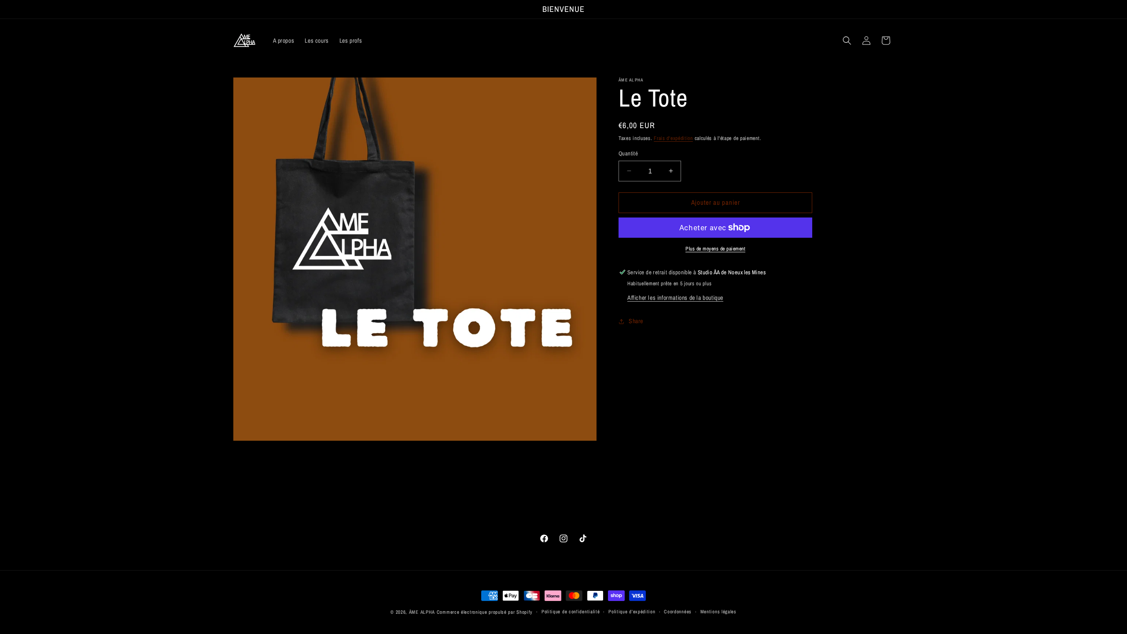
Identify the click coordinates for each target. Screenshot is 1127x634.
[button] (847, 40)
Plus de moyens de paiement (715, 248)
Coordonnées (678, 611)
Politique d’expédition (631, 611)
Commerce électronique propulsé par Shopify (485, 612)
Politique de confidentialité (570, 611)
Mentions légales (718, 611)
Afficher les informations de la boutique (675, 298)
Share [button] (636, 321)
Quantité (628, 153)
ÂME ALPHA (422, 612)
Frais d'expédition (673, 138)
